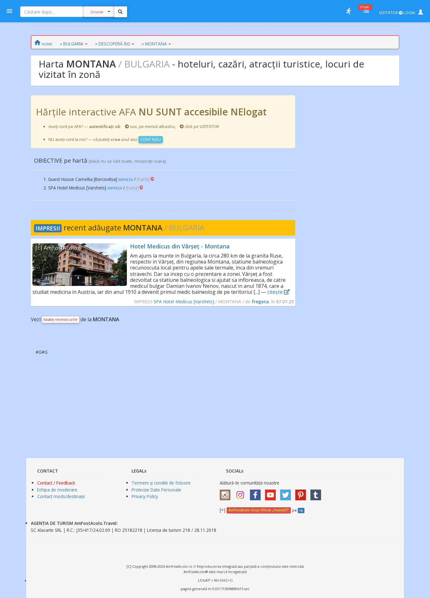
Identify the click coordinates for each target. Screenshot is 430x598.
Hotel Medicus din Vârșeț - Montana (180, 246)
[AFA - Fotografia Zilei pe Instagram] (242, 493)
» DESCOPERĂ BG (112, 44)
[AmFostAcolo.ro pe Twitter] (287, 493)
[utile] (348, 11)
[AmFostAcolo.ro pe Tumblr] (317, 493)
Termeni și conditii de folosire (161, 483)
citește (275, 291)
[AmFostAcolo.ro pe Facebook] (257, 493)
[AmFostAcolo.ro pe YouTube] (272, 493)
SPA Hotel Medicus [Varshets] (184, 302)
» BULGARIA (71, 44)
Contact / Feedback (56, 483)
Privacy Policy (145, 496)
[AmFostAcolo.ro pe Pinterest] (302, 493)
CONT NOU (150, 139)
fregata (260, 302)
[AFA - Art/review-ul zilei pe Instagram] (227, 493)
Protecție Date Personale (156, 490)
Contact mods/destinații (61, 496)
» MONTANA (154, 44)
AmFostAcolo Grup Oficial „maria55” (259, 510)
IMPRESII (48, 228)
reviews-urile (60, 319)
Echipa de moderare (57, 490)
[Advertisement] (347, 189)
